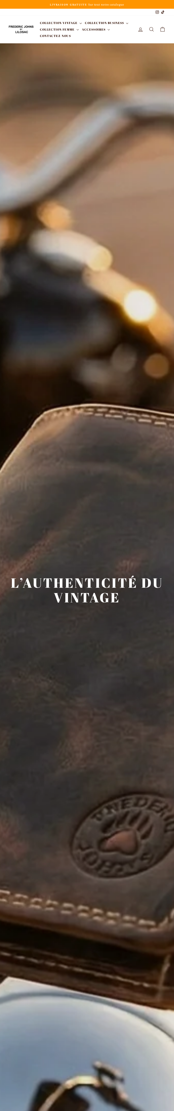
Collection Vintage (59, 23)
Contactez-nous (55, 36)
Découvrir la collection (86, 619)
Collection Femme (58, 29)
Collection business (105, 23)
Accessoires (94, 29)
